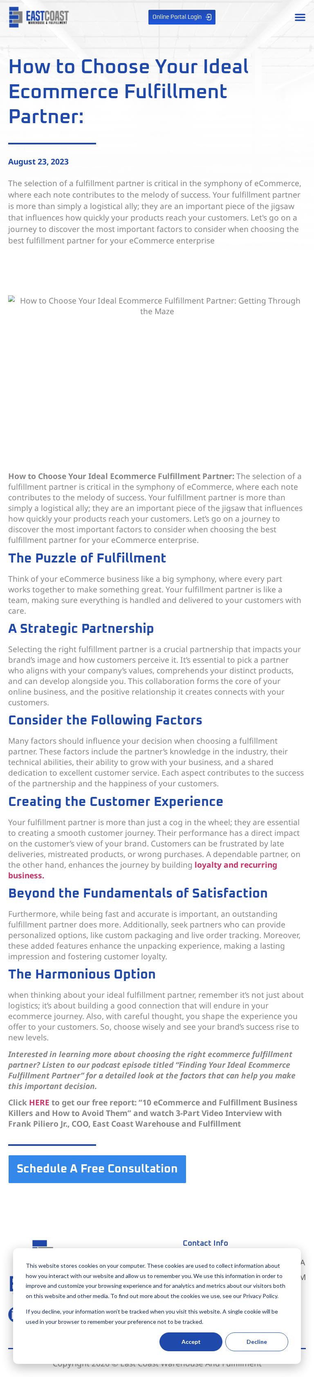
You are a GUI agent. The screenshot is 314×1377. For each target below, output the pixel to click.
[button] (300, 17)
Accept (191, 1341)
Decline (257, 1341)
